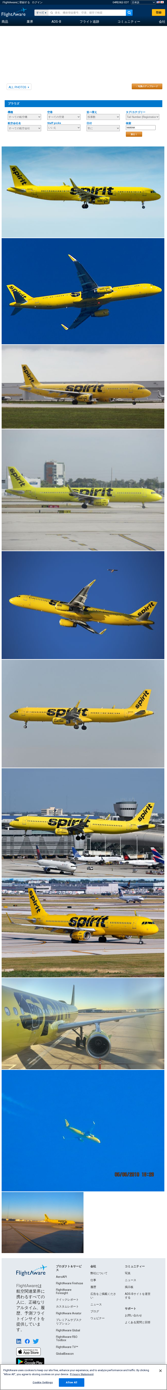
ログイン (37, 2)
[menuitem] (5, 21)
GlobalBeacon (65, 1353)
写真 (128, 1273)
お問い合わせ (133, 1315)
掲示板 (129, 1287)
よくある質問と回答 (138, 1322)
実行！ (134, 134)
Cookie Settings (43, 1382)
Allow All (71, 1382)
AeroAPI (61, 1276)
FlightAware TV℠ (67, 1347)
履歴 (93, 1287)
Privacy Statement (81, 1374)
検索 (128, 123)
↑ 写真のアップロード (147, 86)
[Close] (160, 1370)
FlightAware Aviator (68, 1313)
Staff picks (54, 123)
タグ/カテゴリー (135, 112)
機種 (10, 112)
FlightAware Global (68, 1330)
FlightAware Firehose (69, 1283)
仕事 (93, 1280)
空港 (50, 112)
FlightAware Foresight (63, 1291)
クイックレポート (67, 1299)
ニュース (96, 1304)
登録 (159, 12)
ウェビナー (97, 1318)
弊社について (99, 1273)
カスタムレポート (67, 1306)
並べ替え (92, 112)
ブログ (94, 1311)
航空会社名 (14, 123)
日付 (89, 123)
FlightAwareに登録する (16, 2)
